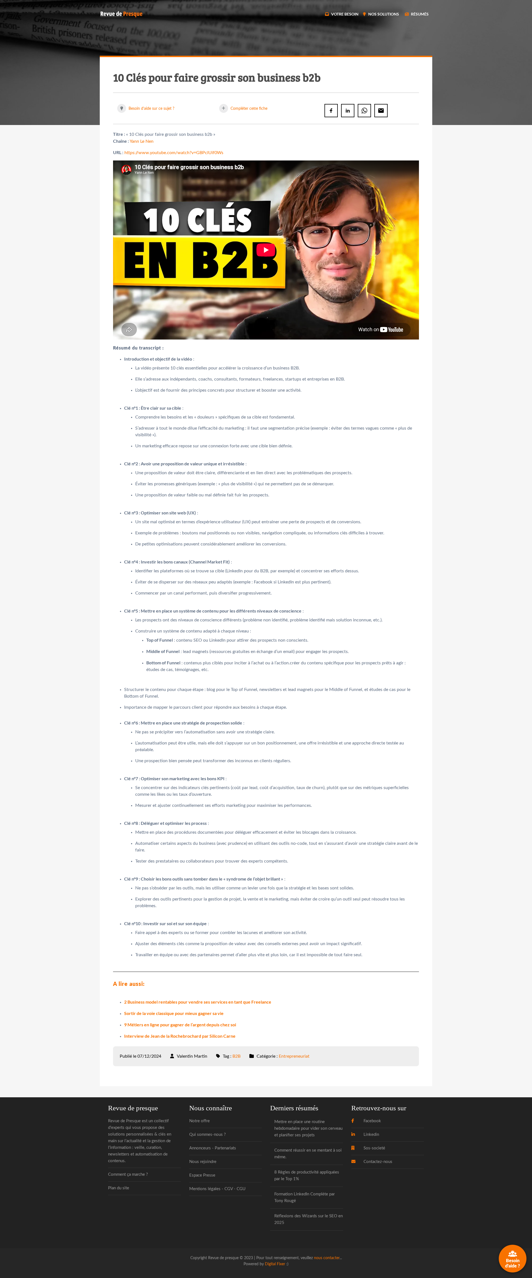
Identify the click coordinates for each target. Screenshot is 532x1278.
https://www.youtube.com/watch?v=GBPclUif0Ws (173, 152)
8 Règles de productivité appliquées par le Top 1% (306, 1175)
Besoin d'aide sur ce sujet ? (150, 109)
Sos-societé (373, 1148)
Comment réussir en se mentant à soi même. (308, 1153)
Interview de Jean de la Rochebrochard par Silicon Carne (180, 1036)
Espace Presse (202, 1175)
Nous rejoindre (202, 1162)
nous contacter (326, 1258)
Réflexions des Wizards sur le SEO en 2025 (308, 1219)
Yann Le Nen (142, 141)
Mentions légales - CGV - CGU (217, 1189)
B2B (236, 1056)
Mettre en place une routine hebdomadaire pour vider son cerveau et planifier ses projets (308, 1128)
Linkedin (370, 1134)
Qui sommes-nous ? (207, 1134)
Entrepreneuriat (294, 1056)
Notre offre (199, 1121)
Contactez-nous (377, 1162)
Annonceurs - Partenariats (212, 1148)
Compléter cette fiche (248, 109)
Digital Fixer (275, 1264)
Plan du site (118, 1188)
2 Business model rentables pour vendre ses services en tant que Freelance (197, 1001)
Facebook (371, 1121)
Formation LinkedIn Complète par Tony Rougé (304, 1197)
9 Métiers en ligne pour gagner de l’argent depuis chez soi (180, 1024)
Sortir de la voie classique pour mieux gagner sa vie (174, 1013)
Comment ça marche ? (128, 1174)
